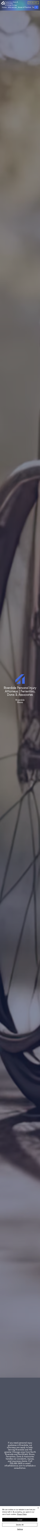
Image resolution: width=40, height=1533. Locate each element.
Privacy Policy (22, 1514)
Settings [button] (20, 1529)
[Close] (37, 1509)
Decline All (19, 1525)
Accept (19, 1520)
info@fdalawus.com (13, 1465)
